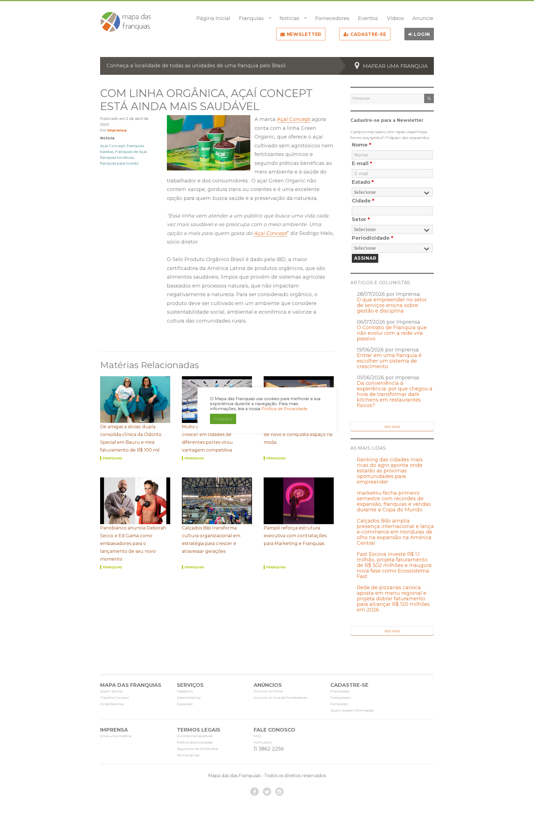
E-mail (362, 163)
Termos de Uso (188, 755)
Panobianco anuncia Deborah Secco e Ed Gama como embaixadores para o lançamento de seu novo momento (133, 543)
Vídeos (395, 18)
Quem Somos (111, 691)
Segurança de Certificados (197, 749)
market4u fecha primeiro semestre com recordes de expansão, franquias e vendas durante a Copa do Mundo (394, 501)
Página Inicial (213, 18)
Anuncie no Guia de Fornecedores (280, 697)
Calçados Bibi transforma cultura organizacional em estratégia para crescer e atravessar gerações (211, 539)
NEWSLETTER (303, 34)
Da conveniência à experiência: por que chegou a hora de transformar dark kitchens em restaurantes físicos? (394, 394)
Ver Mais (392, 427)
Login (421, 34)
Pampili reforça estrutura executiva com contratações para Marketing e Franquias (295, 535)
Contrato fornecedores (194, 736)
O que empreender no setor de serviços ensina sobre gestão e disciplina (392, 305)
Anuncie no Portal (268, 691)
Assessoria (185, 691)
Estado (363, 182)
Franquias (251, 18)
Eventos (368, 18)
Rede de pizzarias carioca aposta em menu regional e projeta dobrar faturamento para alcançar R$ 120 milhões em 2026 (393, 598)
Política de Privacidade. (284, 408)
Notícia (107, 138)
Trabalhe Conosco (114, 697)
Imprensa (117, 130)
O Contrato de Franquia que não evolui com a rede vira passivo (392, 333)
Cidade (363, 201)
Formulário (263, 742)
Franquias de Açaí (131, 151)
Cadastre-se (367, 34)
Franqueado (340, 691)
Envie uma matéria (115, 736)
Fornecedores (332, 18)
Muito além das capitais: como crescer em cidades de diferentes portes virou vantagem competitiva (215, 438)
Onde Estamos (112, 704)
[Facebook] (254, 791)
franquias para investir (119, 163)
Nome (361, 145)
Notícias (290, 18)
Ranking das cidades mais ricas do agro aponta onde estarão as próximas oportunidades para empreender (390, 471)
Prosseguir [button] (223, 419)
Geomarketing (189, 697)
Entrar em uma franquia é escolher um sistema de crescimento (389, 361)
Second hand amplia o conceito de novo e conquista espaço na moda (298, 434)
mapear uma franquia (395, 66)
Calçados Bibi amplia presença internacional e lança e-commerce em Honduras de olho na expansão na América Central (395, 532)
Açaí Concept (293, 119)
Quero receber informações (352, 710)
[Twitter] (267, 791)
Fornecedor (339, 704)
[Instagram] (279, 791)
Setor (361, 219)
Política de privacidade (194, 742)
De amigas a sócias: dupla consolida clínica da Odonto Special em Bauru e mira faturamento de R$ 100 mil (131, 438)
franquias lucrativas (117, 157)
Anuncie (422, 18)
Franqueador (340, 697)
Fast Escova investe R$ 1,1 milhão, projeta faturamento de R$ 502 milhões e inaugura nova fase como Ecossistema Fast (394, 565)
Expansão (184, 704)
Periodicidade (372, 238)
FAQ (257, 736)
